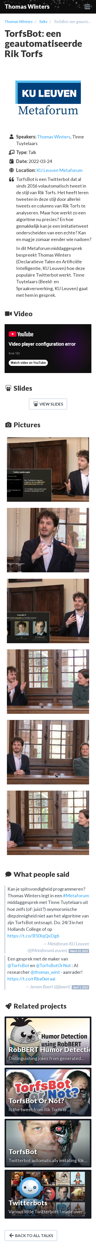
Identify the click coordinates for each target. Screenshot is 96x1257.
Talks (43, 21)
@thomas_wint (45, 972)
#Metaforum (76, 895)
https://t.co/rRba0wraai (31, 978)
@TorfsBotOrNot (53, 965)
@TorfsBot (18, 965)
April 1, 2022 (80, 987)
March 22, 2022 (79, 951)
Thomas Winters (27, 6)
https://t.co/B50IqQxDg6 (33, 935)
